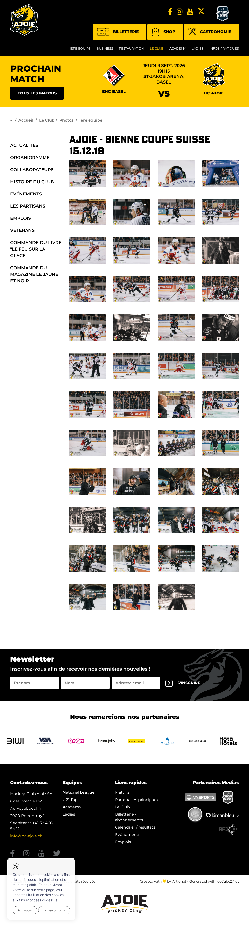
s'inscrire (189, 683)
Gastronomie (215, 31)
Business (105, 48)
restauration (131, 48)
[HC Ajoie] (24, 20)
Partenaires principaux (137, 799)
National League (79, 792)
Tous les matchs (37, 93)
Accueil (25, 120)
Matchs (122, 792)
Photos (66, 120)
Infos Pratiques (224, 48)
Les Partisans (27, 206)
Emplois (20, 218)
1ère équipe (80, 48)
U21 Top (70, 799)
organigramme (30, 157)
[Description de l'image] (87, 173)
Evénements (26, 194)
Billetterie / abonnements (129, 817)
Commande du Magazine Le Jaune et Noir (34, 274)
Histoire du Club (32, 182)
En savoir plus (54, 910)
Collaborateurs (31, 169)
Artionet (179, 881)
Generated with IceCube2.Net (214, 881)
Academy (177, 48)
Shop (169, 31)
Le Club (157, 48)
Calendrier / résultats (135, 827)
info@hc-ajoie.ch (26, 836)
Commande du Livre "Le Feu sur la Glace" (36, 249)
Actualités (24, 145)
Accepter (25, 910)
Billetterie (126, 31)
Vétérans (22, 230)
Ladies (198, 48)
